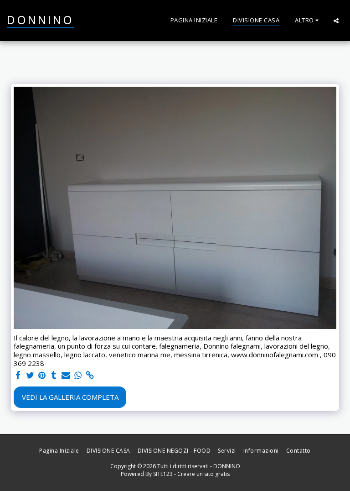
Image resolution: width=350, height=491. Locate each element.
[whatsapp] (77, 375)
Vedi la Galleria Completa (70, 397)
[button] (336, 20)
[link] (90, 375)
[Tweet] (30, 375)
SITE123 (163, 474)
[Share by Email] (66, 375)
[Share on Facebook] (18, 375)
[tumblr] (54, 375)
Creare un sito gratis (203, 474)
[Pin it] (42, 375)
